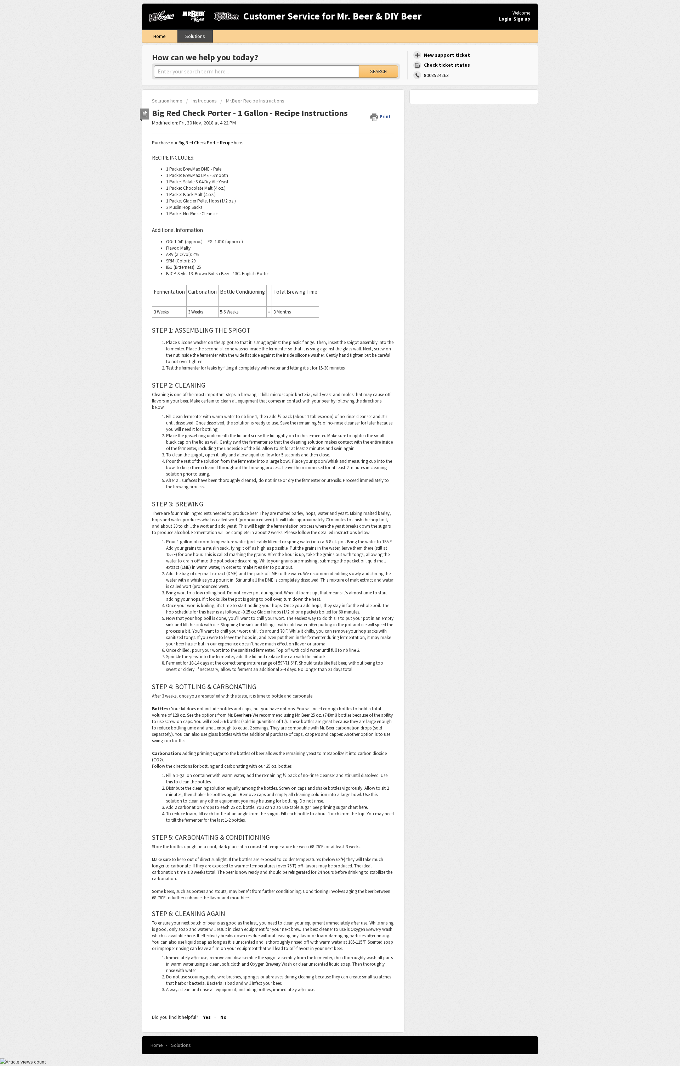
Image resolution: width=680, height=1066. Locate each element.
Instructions (204, 101)
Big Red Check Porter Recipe (205, 143)
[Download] (327, 453)
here (191, 936)
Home (159, 36)
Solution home (167, 101)
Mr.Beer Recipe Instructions (255, 101)
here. (248, 715)
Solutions (195, 36)
